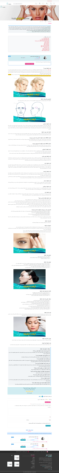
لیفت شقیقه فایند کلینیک (45, 49)
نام (50, 416)
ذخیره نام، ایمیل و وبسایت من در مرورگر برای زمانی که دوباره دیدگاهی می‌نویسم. (39, 423)
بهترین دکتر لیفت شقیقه (46, 48)
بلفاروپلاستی (33, 463)
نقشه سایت (49, 469)
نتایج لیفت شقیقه (46, 42)
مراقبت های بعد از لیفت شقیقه (45, 46)
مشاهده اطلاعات (23, 439)
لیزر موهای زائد (33, 461)
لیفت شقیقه (49, 69)
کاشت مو (33, 460)
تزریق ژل (33, 458)
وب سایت (27, 419)
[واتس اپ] (40, 397)
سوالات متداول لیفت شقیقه (45, 50)
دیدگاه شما (49, 407)
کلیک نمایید (43, 466)
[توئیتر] (39, 397)
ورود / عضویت (49, 1)
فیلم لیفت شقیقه (46, 41)
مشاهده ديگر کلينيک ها (29, 63)
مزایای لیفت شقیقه (46, 43)
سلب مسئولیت (33, 467)
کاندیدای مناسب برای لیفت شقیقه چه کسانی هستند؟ (42, 40)
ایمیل (50, 419)
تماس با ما (33, 466)
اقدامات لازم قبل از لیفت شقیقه (45, 45)
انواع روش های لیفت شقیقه (45, 39)
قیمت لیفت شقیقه (46, 47)
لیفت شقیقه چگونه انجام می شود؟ (44, 39)
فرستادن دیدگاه (48, 425)
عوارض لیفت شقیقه (46, 44)
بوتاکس (34, 457)
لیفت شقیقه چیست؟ (46, 38)
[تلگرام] (42, 397)
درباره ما (34, 464)
